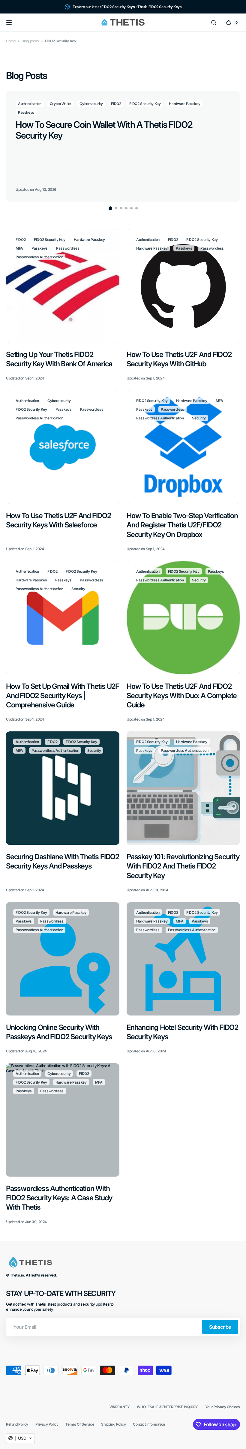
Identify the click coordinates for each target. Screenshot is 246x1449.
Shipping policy (113, 1424)
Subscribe (220, 1327)
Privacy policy (46, 1424)
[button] (9, 22)
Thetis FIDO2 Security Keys (159, 6)
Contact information (149, 1424)
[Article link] (123, 146)
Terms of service (79, 1424)
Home (11, 41)
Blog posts (30, 41)
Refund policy (17, 1424)
